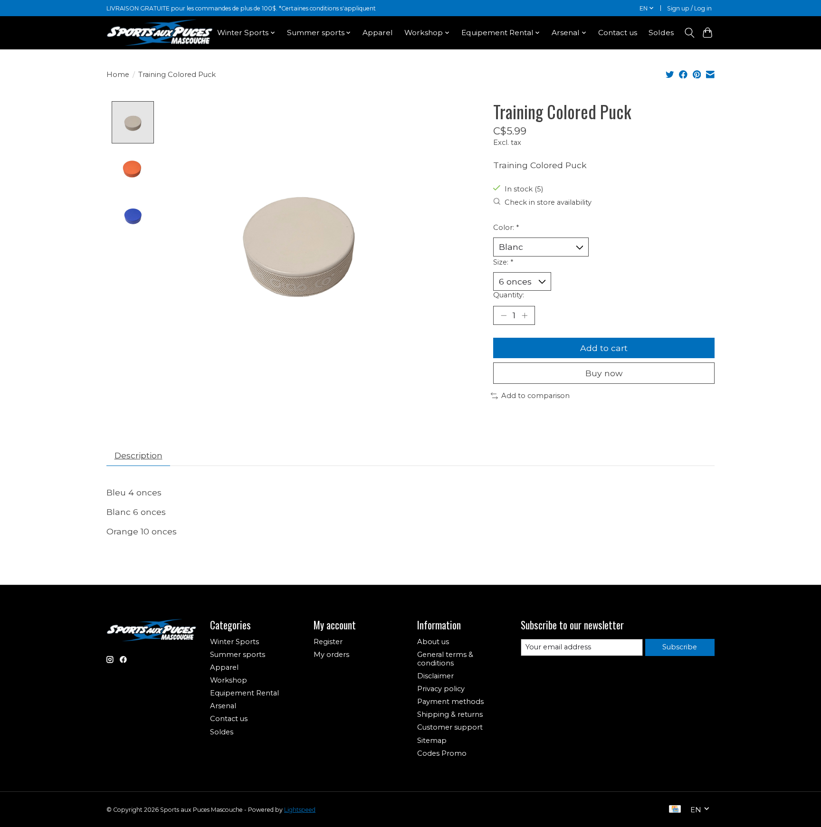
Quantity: (508, 295)
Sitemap (432, 740)
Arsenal (223, 706)
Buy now (603, 373)
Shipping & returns (450, 714)
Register (328, 641)
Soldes (661, 32)
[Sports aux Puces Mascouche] (159, 32)
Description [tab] (138, 455)
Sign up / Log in (689, 8)
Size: (503, 262)
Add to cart (604, 348)
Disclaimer (435, 676)
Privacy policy (441, 688)
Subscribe (679, 647)
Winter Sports (234, 641)
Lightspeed (299, 809)
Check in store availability (548, 202)
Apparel (378, 32)
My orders (331, 654)
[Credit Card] (675, 809)
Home (117, 74)
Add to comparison (535, 395)
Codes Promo (442, 753)
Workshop (228, 680)
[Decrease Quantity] (503, 315)
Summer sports (237, 654)
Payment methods (450, 701)
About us (433, 641)
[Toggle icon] (689, 32)
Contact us (617, 32)
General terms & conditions (445, 658)
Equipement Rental (244, 693)
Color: (506, 227)
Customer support (450, 727)
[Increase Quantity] (524, 315)
